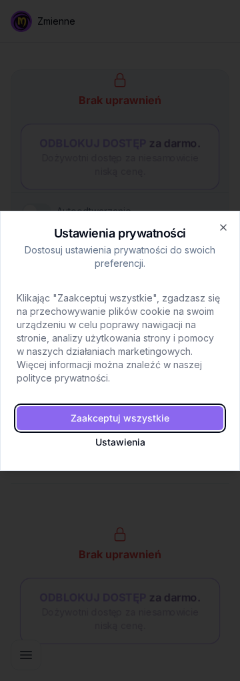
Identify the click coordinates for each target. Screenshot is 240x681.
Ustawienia (120, 442)
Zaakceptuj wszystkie (120, 418)
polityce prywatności (62, 378)
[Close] (223, 227)
